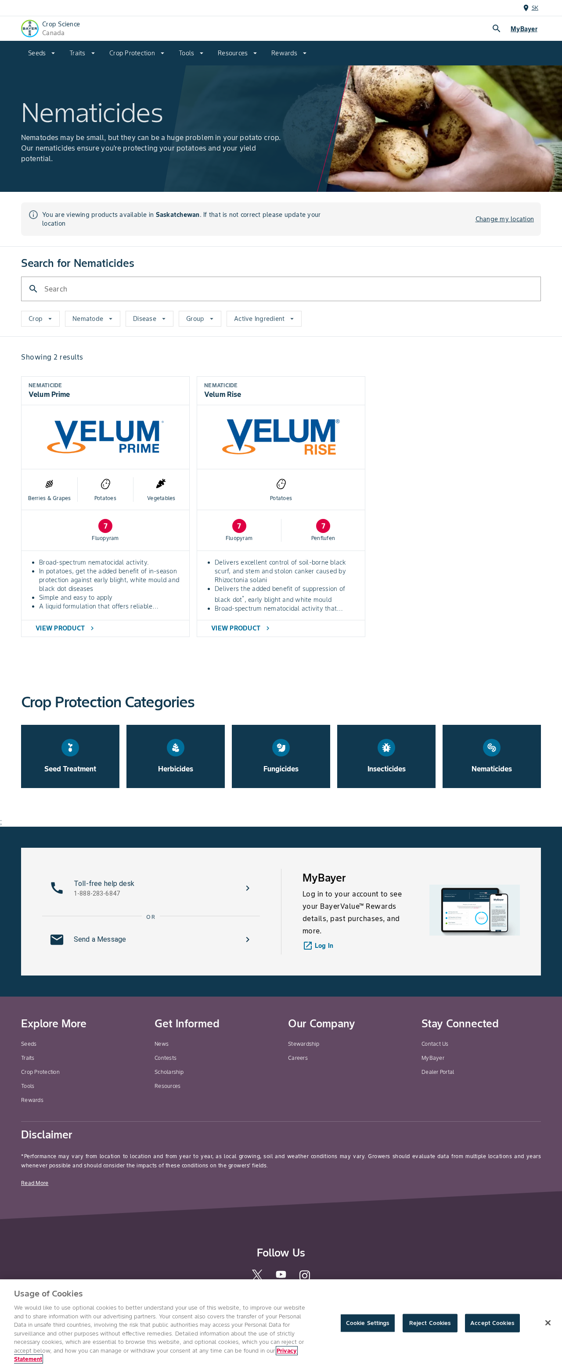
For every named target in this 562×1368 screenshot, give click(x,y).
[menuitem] (41, 53)
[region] (281, 1323)
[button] (151, 888)
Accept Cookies (492, 1323)
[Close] (548, 1322)
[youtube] (281, 1277)
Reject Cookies (430, 1323)
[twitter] (257, 1278)
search (496, 28)
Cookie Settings (367, 1323)
